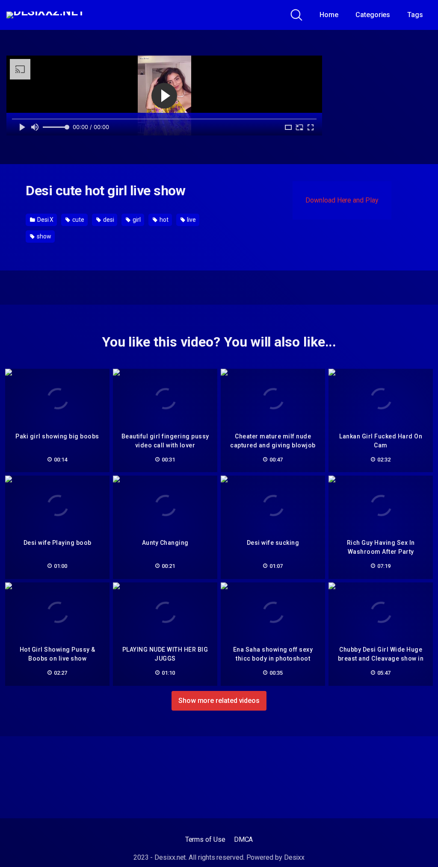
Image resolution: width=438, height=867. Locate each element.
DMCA (243, 839)
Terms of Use (205, 839)
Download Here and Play (341, 200)
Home (329, 15)
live (191, 219)
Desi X (44, 219)
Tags (415, 15)
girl (136, 219)
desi (108, 219)
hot (163, 219)
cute (77, 219)
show (43, 236)
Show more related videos (219, 701)
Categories (372, 15)
